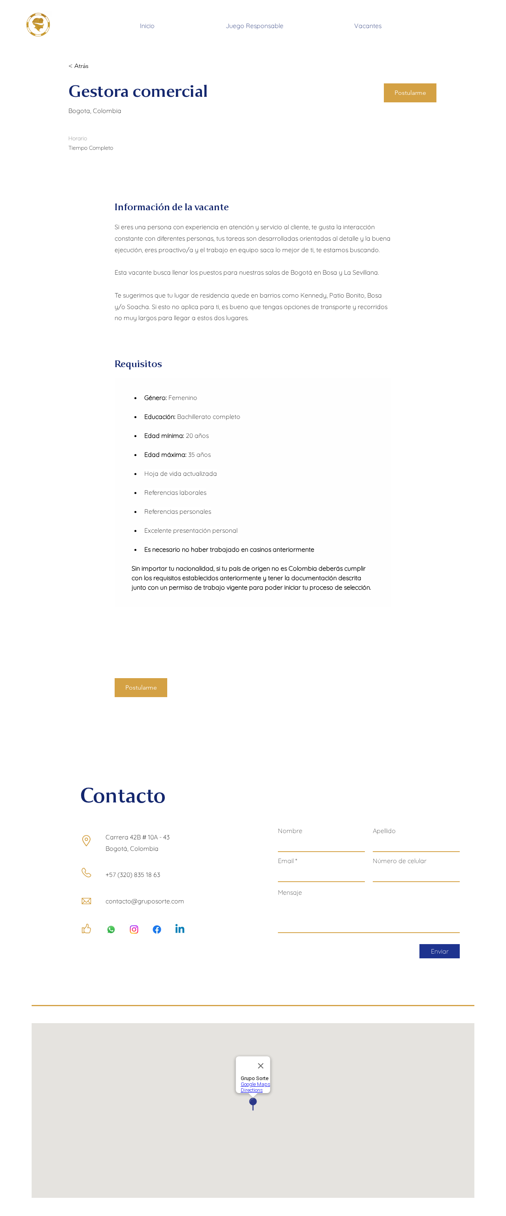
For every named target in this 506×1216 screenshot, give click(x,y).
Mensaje (290, 892)
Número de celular (400, 861)
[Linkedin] (179, 929)
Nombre (290, 831)
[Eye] (38, 25)
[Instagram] (134, 929)
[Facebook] (156, 929)
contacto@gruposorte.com (145, 901)
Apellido (384, 831)
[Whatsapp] (111, 929)
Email (286, 861)
